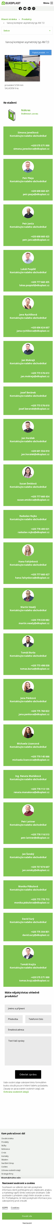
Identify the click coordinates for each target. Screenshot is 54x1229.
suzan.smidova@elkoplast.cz (33, 499)
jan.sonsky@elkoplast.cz (35, 870)
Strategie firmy (7, 1174)
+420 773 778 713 (40, 899)
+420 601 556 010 (40, 451)
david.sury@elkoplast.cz (35, 935)
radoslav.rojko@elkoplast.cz (33, 532)
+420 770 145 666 (40, 756)
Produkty (26, 19)
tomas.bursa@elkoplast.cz (34, 668)
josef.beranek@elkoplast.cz (34, 408)
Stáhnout (29, 113)
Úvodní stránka (7, 1138)
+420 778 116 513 (40, 834)
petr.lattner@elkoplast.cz (35, 837)
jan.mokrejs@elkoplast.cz (35, 376)
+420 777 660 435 (40, 282)
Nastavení (27, 1223)
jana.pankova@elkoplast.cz (34, 714)
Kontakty (5, 1156)
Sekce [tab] (7, 30)
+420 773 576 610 (40, 405)
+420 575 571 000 (40, 145)
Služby (3, 1146)
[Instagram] (33, 8)
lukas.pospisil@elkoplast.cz (34, 285)
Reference (5, 1149)
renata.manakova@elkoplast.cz (31, 792)
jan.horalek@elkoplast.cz (35, 454)
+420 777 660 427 (40, 574)
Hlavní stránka (9, 19)
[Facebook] (20, 8)
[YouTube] (24, 8)
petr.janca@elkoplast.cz (36, 239)
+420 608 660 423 (40, 236)
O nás (3, 1153)
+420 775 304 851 (40, 931)
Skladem (4, 1160)
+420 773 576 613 (40, 373)
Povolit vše (27, 1216)
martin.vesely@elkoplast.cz (34, 623)
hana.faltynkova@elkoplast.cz (32, 577)
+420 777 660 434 (40, 496)
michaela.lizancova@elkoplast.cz (30, 759)
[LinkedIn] (29, 8)
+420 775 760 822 (40, 711)
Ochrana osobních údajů (16, 1091)
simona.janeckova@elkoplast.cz (31, 148)
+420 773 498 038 (40, 665)
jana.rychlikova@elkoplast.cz (33, 330)
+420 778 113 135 (40, 788)
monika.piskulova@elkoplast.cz (31, 902)
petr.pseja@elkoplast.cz (36, 194)
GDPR (5, 1207)
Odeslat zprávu (28, 1074)
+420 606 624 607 (40, 327)
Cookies (4, 1167)
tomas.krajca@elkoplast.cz (34, 980)
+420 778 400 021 (40, 528)
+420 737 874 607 (40, 866)
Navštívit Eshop (7, 1163)
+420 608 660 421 (40, 191)
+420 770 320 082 (40, 619)
